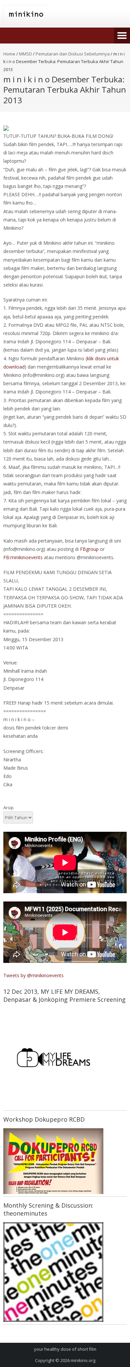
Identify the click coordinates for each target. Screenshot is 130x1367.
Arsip (8, 808)
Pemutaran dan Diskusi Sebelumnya (73, 54)
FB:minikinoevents (23, 557)
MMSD (25, 54)
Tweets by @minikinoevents (33, 975)
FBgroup (89, 549)
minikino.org (83, 1360)
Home (9, 54)
